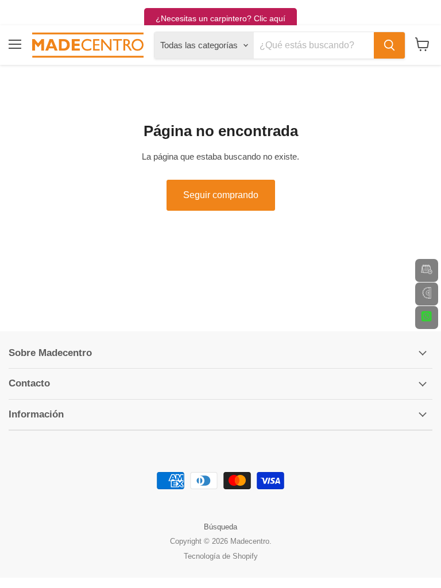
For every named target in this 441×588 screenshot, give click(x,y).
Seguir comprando (220, 195)
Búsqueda (220, 527)
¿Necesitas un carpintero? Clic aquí (220, 18)
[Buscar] (389, 45)
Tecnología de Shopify (221, 556)
